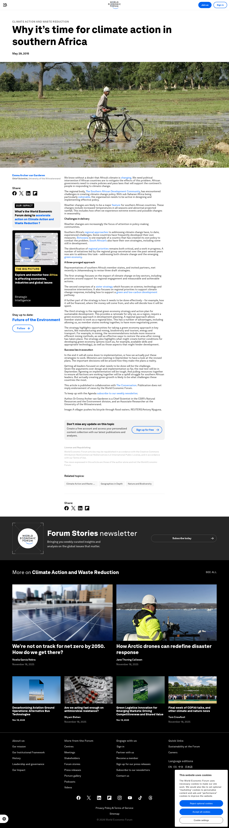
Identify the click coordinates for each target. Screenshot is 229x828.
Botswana (82, 237)
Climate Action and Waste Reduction (40, 21)
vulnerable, (84, 196)
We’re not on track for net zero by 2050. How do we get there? (58, 649)
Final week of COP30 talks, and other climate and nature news (189, 709)
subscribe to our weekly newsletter (117, 393)
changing (126, 177)
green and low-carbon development (136, 292)
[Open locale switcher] (4, 819)
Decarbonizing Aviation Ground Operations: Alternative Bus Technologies (33, 711)
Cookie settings (201, 820)
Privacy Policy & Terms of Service (114, 808)
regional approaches (96, 232)
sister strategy (104, 286)
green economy (73, 257)
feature (116, 205)
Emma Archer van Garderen (28, 175)
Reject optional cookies (201, 803)
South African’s (98, 240)
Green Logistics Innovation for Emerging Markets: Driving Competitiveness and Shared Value (139, 711)
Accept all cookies (201, 812)
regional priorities (98, 248)
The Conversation (126, 385)
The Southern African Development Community (113, 191)
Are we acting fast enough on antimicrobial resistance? (84, 709)
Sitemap (114, 813)
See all (211, 572)
